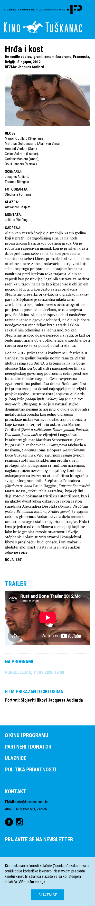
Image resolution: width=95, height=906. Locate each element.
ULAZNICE (16, 758)
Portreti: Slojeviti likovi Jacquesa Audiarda (44, 700)
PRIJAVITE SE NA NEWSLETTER (39, 839)
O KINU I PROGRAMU (26, 735)
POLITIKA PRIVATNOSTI (30, 770)
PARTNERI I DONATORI (29, 747)
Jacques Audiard (31, 67)
